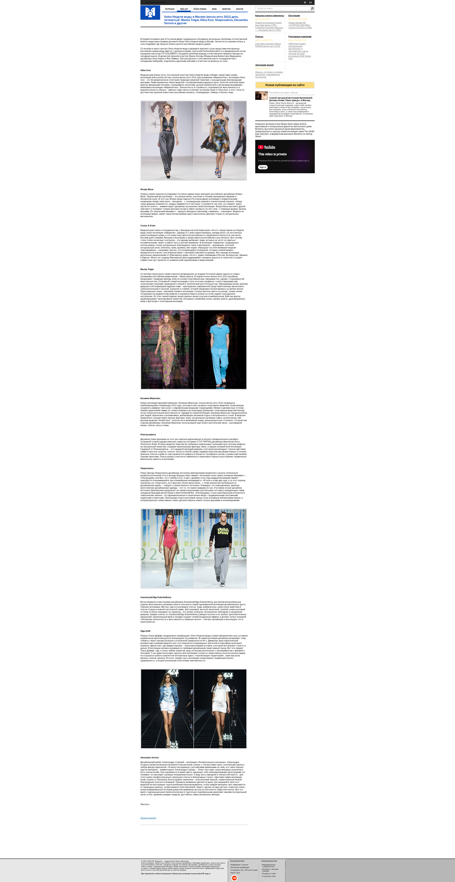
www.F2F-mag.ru (204, 874)
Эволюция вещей (264, 65)
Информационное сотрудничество (268, 865)
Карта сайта (235, 873)
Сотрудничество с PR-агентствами (244, 870)
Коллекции (294, 15)
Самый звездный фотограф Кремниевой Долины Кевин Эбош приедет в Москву (290, 99)
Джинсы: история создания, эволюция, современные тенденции (269, 74)
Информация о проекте (239, 865)
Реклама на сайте (269, 874)
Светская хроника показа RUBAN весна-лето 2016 (268, 44)
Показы (259, 36)
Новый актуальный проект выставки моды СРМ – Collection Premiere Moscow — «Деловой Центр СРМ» (269, 26)
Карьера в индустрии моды (269, 15)
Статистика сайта (269, 876)
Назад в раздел (148, 818)
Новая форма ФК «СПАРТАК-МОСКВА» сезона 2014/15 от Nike (300, 25)
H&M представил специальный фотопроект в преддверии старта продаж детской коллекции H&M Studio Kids (299, 51)
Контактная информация (240, 867)
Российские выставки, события (283, 93)
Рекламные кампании (299, 36)
